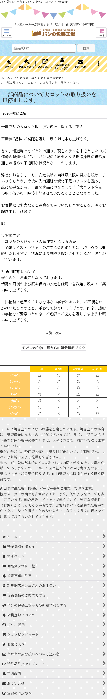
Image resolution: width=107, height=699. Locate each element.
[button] (6, 32)
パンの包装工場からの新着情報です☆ (55, 347)
